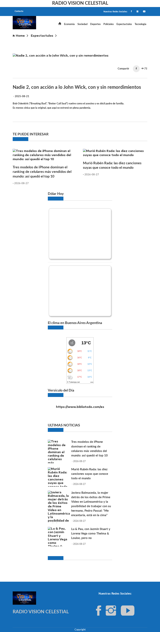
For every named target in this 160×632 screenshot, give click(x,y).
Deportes (95, 24)
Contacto (19, 11)
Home (20, 35)
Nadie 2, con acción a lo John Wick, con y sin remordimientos (59, 41)
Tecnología (140, 24)
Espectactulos (124, 24)
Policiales (108, 24)
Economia (69, 24)
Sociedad (82, 24)
